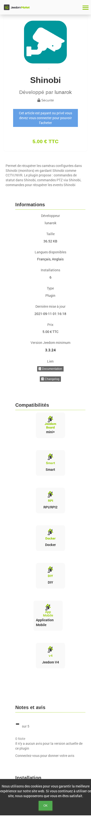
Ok (45, 805)
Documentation (51, 369)
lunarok (63, 92)
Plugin (50, 295)
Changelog (51, 379)
